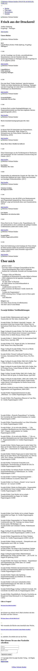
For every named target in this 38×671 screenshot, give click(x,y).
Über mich (8, 10)
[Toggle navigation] (1, 5)
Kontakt (7, 14)
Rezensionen (9, 12)
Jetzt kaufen (4, 32)
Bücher (7, 8)
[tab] (19, 607)
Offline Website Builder (19, 667)
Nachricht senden (6, 654)
